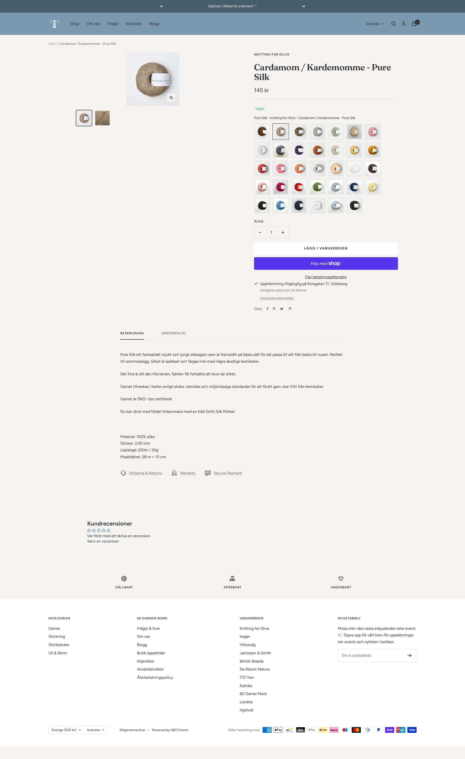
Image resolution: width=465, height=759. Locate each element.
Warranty (187, 473)
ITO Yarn (247, 677)
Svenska (373, 24)
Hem (52, 44)
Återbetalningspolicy (155, 677)
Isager (245, 636)
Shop (74, 23)
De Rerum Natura (255, 669)
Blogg (154, 23)
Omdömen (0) (174, 333)
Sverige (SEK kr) (64, 730)
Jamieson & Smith (255, 653)
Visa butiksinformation (277, 298)
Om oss (93, 23)
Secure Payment (228, 473)
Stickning (56, 636)
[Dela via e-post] (289, 308)
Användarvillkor (150, 669)
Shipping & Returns (145, 473)
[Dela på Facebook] (268, 309)
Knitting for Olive (272, 54)
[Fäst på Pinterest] (274, 309)
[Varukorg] (414, 24)
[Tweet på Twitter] (282, 309)
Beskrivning (132, 333)
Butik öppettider (151, 653)
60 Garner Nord (253, 693)
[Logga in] (404, 24)
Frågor (113, 23)
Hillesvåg (248, 644)
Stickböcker (58, 644)
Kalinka (246, 685)
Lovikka (246, 702)
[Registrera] (410, 655)
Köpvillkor (145, 661)
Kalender (133, 23)
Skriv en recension (103, 541)
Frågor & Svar (148, 628)
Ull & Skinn (57, 653)
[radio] (262, 131)
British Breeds (252, 661)
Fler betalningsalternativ (326, 277)
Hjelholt (247, 710)
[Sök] (393, 24)
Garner (54, 628)
